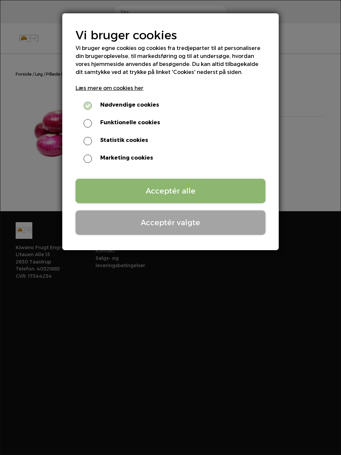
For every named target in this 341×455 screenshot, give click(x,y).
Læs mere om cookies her (110, 88)
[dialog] (170, 227)
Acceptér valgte (170, 222)
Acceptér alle (170, 191)
